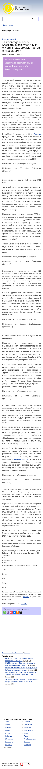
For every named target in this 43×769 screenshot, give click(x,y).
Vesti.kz (24, 604)
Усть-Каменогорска (19, 459)
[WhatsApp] (4, 612)
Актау (7, 721)
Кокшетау (8, 745)
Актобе (7, 724)
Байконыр (8, 736)
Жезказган (9, 739)
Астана (7, 730)
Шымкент (27, 742)
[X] (20, 612)
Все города (8, 747)
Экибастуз (27, 745)
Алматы (37, 134)
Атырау (8, 733)
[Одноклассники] (17, 612)
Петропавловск (29, 730)
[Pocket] (11, 612)
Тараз (26, 736)
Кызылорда (28, 724)
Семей (26, 733)
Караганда (9, 742)
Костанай (27, 721)
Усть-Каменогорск (30, 739)
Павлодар (27, 727)
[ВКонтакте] (14, 612)
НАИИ (40, 35)
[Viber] (8, 612)
